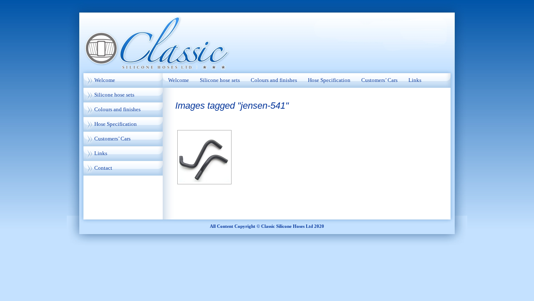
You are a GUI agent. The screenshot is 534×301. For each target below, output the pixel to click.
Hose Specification (329, 80)
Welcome (178, 80)
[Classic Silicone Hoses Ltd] (267, 38)
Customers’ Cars (379, 80)
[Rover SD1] (204, 157)
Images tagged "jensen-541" (232, 105)
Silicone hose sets (220, 80)
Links (414, 80)
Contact (103, 168)
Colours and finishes (274, 80)
